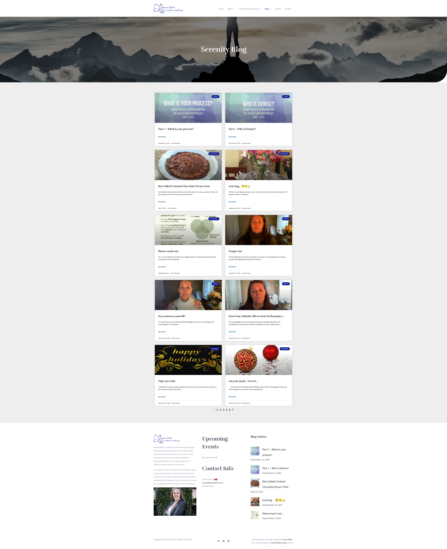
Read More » (162, 137)
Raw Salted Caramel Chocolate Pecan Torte (184, 186)
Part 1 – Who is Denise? (242, 129)
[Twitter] (219, 541)
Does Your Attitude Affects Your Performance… (256, 316)
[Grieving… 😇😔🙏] (255, 501)
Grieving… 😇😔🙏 (240, 186)
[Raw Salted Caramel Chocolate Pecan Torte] (255, 483)
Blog (267, 9)
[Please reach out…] (255, 515)
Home (221, 9)
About (230, 9)
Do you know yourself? (171, 316)
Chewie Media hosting (279, 543)
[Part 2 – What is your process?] (255, 451)
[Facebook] (223, 541)
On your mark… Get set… (243, 381)
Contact (288, 9)
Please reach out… (169, 251)
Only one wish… (167, 381)
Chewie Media (287, 539)
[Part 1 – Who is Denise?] (255, 469)
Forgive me (235, 251)
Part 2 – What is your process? (176, 129)
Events (278, 9)
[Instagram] (228, 541)
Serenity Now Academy (249, 9)
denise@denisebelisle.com (212, 483)
